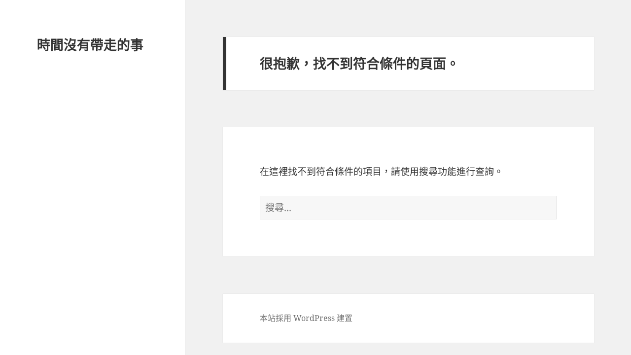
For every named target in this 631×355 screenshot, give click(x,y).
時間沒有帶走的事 (90, 45)
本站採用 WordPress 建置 (306, 318)
